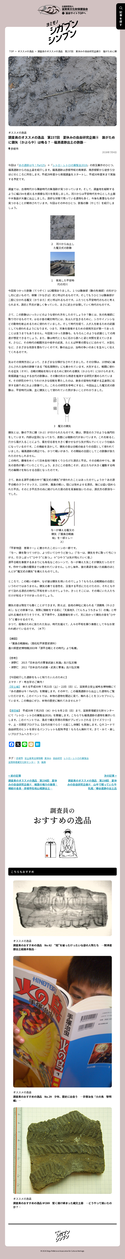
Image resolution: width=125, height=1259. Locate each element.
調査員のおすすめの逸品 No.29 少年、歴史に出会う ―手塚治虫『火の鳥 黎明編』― (62, 1096)
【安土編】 (14, 687)
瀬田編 (15, 710)
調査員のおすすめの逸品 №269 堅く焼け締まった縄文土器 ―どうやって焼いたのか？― (62, 1203)
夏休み (47, 758)
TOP (11, 51)
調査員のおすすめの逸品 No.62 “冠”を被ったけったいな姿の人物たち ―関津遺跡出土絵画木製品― (62, 945)
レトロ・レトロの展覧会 (76, 758)
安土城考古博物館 (34, 758)
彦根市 (19, 758)
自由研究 (57, 758)
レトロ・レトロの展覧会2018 (70, 165)
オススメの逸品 (26, 51)
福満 (43, 762)
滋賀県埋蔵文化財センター (22, 762)
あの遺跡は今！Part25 (32, 165)
